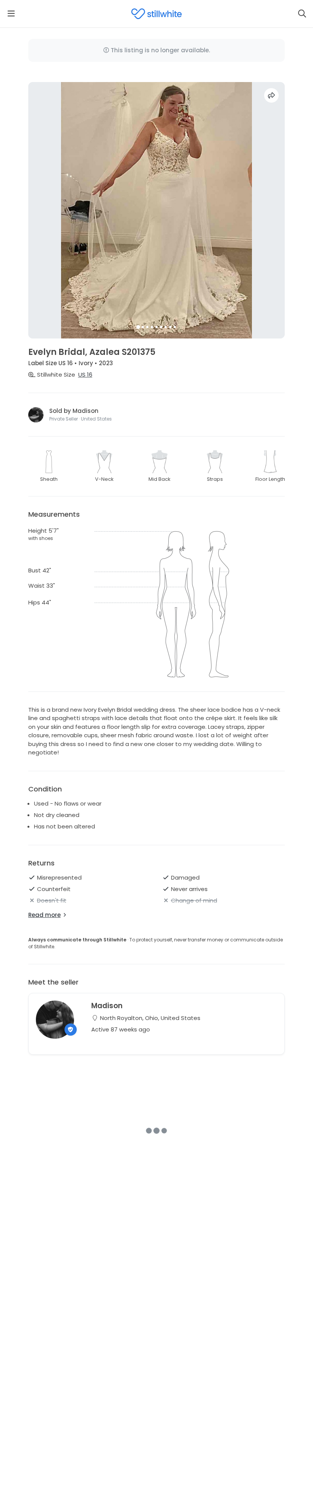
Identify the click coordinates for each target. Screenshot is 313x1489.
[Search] (302, 13)
